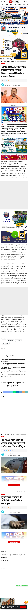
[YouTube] (5, 561)
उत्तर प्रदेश (3, 63)
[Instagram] (7, 561)
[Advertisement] (14, 195)
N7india (6, 83)
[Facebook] (1, 561)
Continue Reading (14, 485)
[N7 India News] (14, 1)
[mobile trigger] (2, 1)
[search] (22, 1)
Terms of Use (9, 607)
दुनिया (2, 436)
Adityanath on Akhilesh (13, 382)
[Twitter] (3, 561)
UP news (15, 386)
